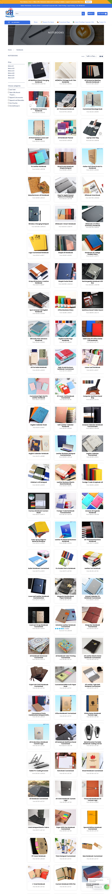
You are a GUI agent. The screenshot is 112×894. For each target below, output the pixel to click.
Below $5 (11, 66)
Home (10, 50)
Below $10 (11, 68)
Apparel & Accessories (16, 97)
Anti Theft (12, 90)
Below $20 (11, 73)
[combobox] (50, 13)
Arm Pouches (13, 103)
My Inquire (102, 13)
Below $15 (11, 71)
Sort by (82, 56)
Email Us (88, 2)
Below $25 (11, 75)
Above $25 (11, 78)
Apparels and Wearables (17, 100)
